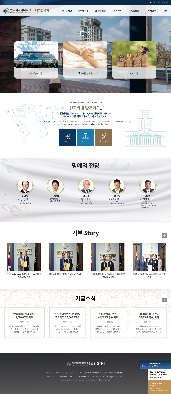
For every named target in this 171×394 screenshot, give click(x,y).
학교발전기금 (36, 59)
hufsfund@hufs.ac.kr (112, 376)
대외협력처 (42, 10)
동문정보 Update (15, 2)
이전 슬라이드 (6, 194)
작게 (160, 3)
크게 (168, 3)
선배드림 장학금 (85, 59)
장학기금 (134, 59)
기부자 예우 (103, 141)
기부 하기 (85, 141)
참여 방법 (67, 141)
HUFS (4, 2)
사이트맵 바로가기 (166, 10)
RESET (164, 3)
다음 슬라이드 (164, 194)
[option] (38, 60)
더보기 (164, 235)
